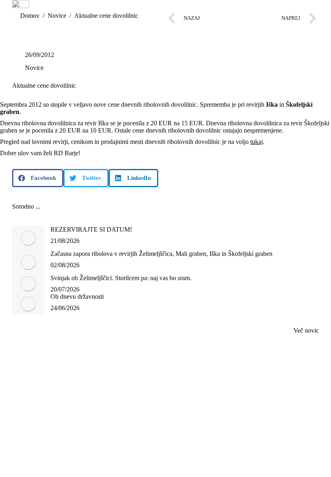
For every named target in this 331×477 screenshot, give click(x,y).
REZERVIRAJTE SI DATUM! (91, 229)
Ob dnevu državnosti (77, 296)
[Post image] (28, 238)
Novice (34, 67)
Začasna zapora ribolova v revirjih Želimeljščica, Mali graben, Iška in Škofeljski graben (161, 253)
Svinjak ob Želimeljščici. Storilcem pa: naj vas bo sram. (120, 277)
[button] (37, 178)
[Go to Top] (319, 465)
